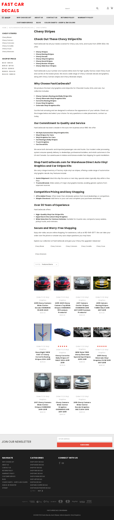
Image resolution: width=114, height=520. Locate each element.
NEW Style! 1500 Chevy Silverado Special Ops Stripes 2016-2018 (82, 355)
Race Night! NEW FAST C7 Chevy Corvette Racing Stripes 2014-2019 (42, 355)
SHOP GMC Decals (36, 473)
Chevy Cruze (6, 49)
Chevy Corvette (7, 46)
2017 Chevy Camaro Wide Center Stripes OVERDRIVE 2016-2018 (42, 406)
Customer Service (25, 22)
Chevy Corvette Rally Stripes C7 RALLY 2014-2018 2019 (62, 359)
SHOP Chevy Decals (37, 462)
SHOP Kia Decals (35, 482)
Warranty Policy (85, 17)
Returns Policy (67, 17)
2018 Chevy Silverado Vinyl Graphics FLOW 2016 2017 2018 (102, 359)
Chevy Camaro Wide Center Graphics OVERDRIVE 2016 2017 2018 (62, 407)
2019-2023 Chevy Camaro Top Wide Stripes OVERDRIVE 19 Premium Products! (62, 308)
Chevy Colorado (8, 43)
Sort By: (38, 264)
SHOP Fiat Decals (36, 468)
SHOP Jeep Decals (36, 479)
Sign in (4, 485)
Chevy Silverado (8, 51)
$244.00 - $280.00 (8, 74)
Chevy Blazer (7, 37)
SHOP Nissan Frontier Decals (40, 488)
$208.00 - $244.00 (8, 71)
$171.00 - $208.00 (8, 68)
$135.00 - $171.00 (8, 66)
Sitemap (5, 488)
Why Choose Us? (24, 17)
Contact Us (51, 17)
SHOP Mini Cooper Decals (39, 485)
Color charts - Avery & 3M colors (59, 22)
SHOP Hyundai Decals (37, 476)
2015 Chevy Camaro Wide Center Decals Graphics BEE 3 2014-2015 (82, 406)
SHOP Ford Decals (36, 471)
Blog (38, 22)
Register (13, 485)
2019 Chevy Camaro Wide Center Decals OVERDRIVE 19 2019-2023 (42, 306)
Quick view (42, 279)
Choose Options (43, 287)
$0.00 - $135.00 (7, 63)
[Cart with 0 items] (112, 8)
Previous (110, 513)
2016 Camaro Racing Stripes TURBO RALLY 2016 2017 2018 (101, 306)
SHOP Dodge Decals (37, 465)
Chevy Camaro (7, 40)
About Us (39, 17)
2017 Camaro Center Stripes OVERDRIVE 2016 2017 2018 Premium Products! (82, 308)
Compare (42, 283)
